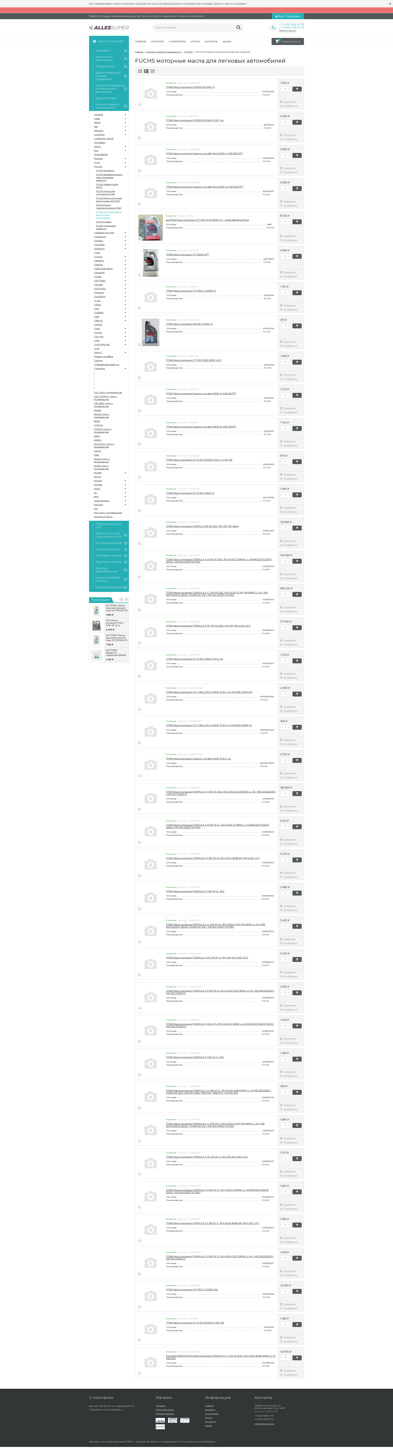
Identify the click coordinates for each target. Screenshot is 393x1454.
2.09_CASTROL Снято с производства (105, 398)
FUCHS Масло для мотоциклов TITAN (105, 192)
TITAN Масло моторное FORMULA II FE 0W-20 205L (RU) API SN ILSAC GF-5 (208, 625)
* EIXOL (97, 146)
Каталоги (157, 41)
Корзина (160, 1405)
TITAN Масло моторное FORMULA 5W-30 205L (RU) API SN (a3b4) (202, 526)
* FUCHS (98, 166)
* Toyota (98, 332)
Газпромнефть (101, 500)
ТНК (96, 508)
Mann (96, 455)
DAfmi (97, 436)
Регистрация (293, 16)
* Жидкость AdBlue (103, 356)
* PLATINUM (99, 296)
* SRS (96, 308)
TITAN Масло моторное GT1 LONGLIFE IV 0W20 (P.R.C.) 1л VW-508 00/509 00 (209, 725)
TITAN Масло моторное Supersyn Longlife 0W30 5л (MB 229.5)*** (201, 426)
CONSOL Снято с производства (103, 430)
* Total (97, 328)
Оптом (195, 41)
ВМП (96, 496)
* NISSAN (98, 284)
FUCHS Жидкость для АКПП (107, 185)
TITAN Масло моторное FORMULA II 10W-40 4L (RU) (195, 891)
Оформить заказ (165, 1409)
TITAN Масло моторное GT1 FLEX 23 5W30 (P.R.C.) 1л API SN (199, 460)
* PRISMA (98, 114)
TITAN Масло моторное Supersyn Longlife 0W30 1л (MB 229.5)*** (201, 393)
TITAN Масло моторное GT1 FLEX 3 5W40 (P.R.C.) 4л (194, 659)
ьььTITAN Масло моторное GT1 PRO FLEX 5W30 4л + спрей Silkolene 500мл (207, 220)
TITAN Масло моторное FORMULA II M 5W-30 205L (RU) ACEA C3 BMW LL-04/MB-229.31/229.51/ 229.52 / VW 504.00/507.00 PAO (219, 560)
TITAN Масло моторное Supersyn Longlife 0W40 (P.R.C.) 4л (198, 758)
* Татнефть (99, 368)
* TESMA (98, 324)
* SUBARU (99, 312)
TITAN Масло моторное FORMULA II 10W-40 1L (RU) (195, 1057)
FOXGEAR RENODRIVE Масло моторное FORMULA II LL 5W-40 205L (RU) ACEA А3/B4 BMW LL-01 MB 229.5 (221, 1357)
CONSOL (98, 425)
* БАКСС (98, 352)
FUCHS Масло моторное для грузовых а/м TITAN (109, 199)
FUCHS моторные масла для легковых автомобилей (109, 215)
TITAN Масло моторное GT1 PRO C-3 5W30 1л (191, 291)
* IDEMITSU (99, 248)
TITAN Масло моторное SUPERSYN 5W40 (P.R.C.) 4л (195, 120)
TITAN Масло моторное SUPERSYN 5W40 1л (190, 87)
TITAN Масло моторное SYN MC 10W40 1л (189, 324)
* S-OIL (97, 300)
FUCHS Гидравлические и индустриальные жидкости (109, 177)
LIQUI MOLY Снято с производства (104, 445)
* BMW (97, 122)
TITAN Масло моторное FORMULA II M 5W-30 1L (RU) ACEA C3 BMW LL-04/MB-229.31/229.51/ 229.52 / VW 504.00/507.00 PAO (217, 1191)
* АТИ (96, 348)
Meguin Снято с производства (102, 460)
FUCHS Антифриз (105, 170)
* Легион (98, 360)
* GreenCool (100, 236)
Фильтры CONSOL (103, 516)
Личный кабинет (165, 1413)
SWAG (97, 488)
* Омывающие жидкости (106, 364)
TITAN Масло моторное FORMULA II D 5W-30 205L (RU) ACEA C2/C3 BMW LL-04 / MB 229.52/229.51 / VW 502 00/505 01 (220, 793)
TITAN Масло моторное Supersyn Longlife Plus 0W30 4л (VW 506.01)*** (204, 187)
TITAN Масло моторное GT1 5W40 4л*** (187, 254)
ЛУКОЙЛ (98, 504)
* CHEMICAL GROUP (104, 138)
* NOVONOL (100, 288)
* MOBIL (98, 276)
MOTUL (97, 477)
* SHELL (97, 304)
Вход (281, 16)
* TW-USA (98, 336)
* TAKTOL (98, 320)
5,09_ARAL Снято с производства (103, 404)
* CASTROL (99, 134)
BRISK (97, 421)
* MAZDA (98, 264)
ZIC (95, 492)
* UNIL (97, 340)
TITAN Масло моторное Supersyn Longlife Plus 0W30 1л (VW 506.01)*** (204, 153)
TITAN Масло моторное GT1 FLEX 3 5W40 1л (190, 493)
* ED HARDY (100, 142)
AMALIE (97, 410)
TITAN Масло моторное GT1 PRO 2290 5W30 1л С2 (193, 360)
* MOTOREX (100, 280)
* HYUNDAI (99, 244)
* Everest (98, 158)
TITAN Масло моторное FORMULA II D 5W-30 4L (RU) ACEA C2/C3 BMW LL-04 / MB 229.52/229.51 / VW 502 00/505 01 (220, 992)
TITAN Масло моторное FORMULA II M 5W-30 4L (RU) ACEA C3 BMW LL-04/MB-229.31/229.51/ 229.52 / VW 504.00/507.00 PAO (217, 826)
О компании (177, 41)
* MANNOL (99, 260)
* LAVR (97, 252)
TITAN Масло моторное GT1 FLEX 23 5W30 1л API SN (195, 1322)
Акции (227, 41)
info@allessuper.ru (264, 1423)
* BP (96, 126)
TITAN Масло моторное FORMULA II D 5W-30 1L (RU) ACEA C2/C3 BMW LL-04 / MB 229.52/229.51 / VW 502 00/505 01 (220, 1257)
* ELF (96, 150)
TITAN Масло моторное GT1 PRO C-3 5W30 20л (192, 1289)
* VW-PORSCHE (102, 344)
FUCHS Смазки (103, 222)
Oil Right (98, 484)
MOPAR (97, 473)
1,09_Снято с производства (108, 392)
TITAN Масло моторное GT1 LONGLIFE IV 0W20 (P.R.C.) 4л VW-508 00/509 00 (209, 692)
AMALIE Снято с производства (102, 415)
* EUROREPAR (101, 154)
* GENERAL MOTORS (104, 232)
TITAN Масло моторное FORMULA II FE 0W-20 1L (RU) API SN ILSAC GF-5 (206, 1157)
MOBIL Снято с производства (101, 467)
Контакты (211, 41)
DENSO (97, 440)
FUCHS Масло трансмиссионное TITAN (108, 206)
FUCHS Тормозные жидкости (106, 227)
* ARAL (97, 118)
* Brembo (98, 130)
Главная (140, 41)
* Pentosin (99, 292)
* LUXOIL (98, 256)
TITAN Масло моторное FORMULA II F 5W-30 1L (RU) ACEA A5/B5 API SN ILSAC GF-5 (212, 1223)
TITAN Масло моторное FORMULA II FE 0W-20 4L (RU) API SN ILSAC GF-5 (207, 957)
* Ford (97, 162)
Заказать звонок (287, 30)
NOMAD (98, 480)
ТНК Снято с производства (108, 512)
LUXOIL (97, 451)
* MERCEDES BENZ (103, 268)
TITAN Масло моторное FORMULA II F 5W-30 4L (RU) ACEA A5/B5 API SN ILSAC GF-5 (212, 858)
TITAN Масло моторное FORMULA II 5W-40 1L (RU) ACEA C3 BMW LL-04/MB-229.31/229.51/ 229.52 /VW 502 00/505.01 (219, 1025)
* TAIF (96, 316)
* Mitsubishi (99, 272)
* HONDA (98, 240)
